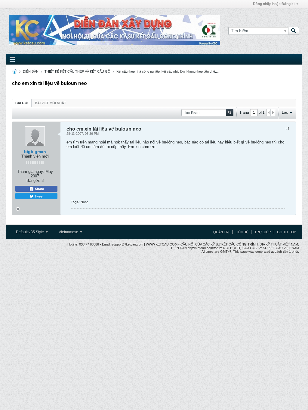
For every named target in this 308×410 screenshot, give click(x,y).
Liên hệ (242, 232)
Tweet (38, 196)
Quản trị (221, 232)
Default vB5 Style (30, 232)
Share (39, 189)
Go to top (286, 232)
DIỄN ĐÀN (30, 71)
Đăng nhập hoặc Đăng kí (273, 4)
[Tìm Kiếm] (293, 31)
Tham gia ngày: (30, 171)
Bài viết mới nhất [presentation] (50, 103)
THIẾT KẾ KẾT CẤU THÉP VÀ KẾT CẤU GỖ (77, 71)
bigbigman (35, 151)
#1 (287, 129)
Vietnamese (69, 232)
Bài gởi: (33, 180)
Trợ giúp (262, 232)
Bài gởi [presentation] (21, 103)
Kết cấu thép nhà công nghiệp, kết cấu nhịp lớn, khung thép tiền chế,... (167, 71)
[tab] (22, 103)
